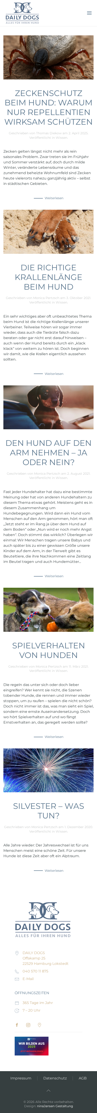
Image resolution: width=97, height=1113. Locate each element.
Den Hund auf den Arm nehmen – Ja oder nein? (48, 452)
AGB (83, 1078)
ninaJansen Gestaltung (55, 1106)
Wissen (61, 138)
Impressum (20, 1078)
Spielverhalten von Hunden (48, 650)
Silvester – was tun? (48, 810)
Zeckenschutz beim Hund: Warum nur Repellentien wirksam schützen (48, 107)
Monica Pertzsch (46, 298)
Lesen (31, 1046)
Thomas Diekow (49, 133)
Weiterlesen (54, 198)
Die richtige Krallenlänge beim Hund (48, 277)
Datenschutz (55, 1078)
